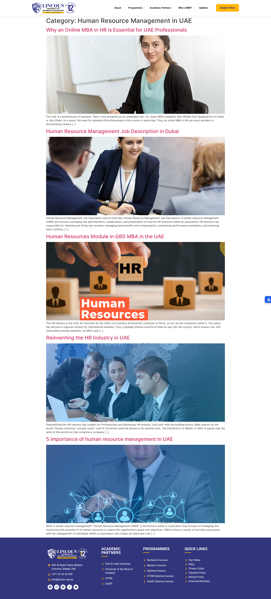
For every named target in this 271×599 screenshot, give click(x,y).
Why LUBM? (185, 7)
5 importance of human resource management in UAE (109, 439)
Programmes (135, 7)
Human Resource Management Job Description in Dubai (112, 131)
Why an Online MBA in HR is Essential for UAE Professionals (116, 30)
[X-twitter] (69, 587)
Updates (203, 7)
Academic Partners (160, 7)
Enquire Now (227, 7)
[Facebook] (50, 587)
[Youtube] (75, 587)
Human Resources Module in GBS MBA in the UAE (105, 236)
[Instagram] (56, 587)
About (117, 7)
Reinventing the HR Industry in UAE (88, 338)
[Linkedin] (63, 587)
